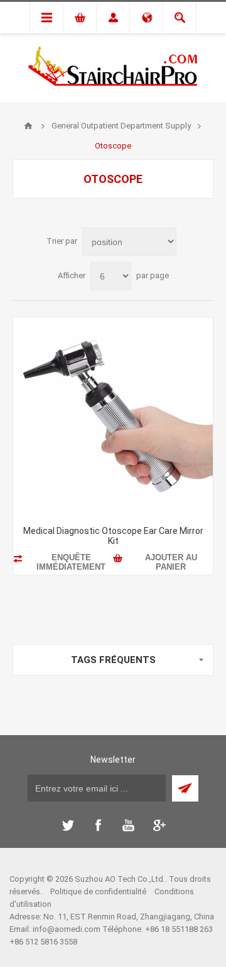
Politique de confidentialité (98, 891)
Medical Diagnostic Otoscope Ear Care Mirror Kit (113, 536)
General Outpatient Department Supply (121, 125)
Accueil (28, 126)
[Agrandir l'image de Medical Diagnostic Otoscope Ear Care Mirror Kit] (113, 416)
